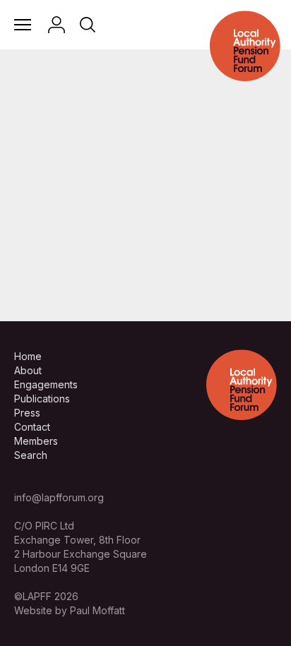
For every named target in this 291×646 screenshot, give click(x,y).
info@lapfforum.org (59, 497)
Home (28, 356)
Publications (42, 399)
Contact (32, 427)
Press (27, 413)
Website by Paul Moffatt (69, 610)
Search (30, 455)
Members (36, 441)
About (28, 370)
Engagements (46, 384)
